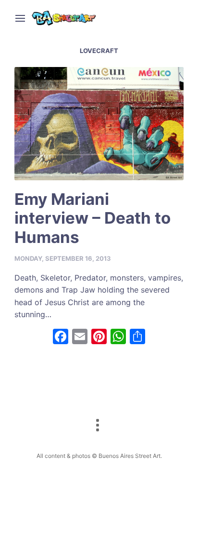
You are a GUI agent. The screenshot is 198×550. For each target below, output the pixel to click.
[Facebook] (60, 338)
